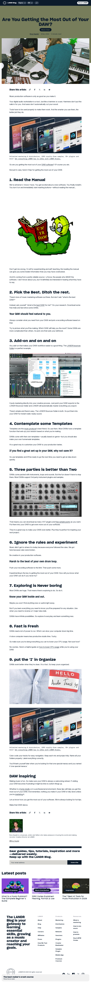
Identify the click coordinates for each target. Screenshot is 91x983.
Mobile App (59, 955)
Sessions (58, 935)
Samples (58, 928)
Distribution (59, 924)
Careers (41, 931)
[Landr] (11, 972)
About (40, 920)
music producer (30, 429)
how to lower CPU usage (49, 647)
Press (40, 939)
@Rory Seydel (14, 841)
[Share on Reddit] (49, 90)
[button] (30, 3)
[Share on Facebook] (35, 90)
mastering (19, 794)
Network (58, 931)
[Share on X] (40, 90)
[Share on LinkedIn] (44, 90)
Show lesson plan (9, 979)
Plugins (58, 939)
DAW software (47, 164)
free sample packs (63, 522)
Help (39, 928)
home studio (25, 789)
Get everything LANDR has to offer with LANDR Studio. (38, 159)
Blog (39, 924)
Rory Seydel (34, 34)
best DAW (40, 305)
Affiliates (41, 935)
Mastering (59, 920)
